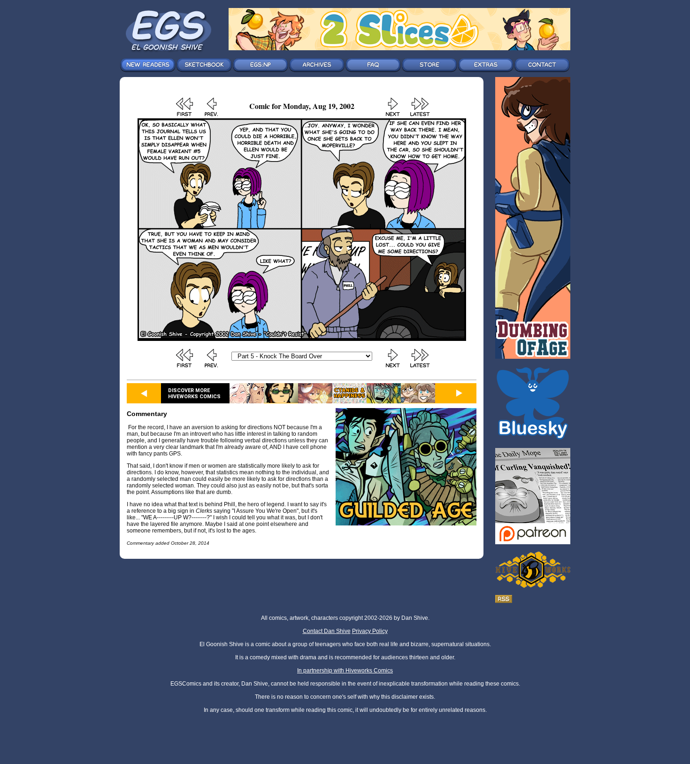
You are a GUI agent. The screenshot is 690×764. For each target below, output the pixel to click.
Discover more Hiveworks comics (194, 393)
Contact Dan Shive (327, 631)
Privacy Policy (370, 631)
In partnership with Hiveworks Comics (345, 670)
